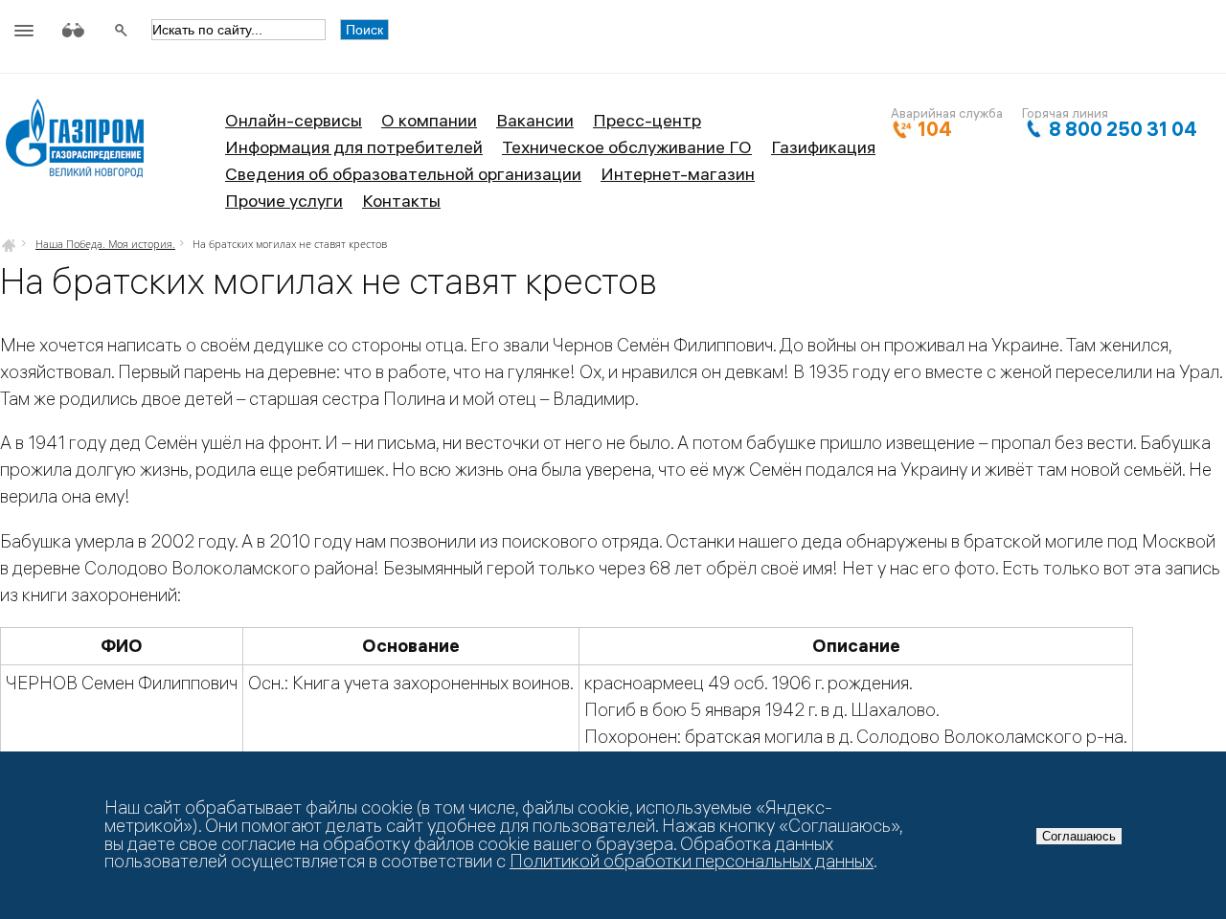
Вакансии (535, 120)
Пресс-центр (647, 120)
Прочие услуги (284, 201)
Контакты (401, 201)
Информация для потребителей (354, 147)
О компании (429, 120)
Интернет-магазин (678, 174)
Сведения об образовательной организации (403, 174)
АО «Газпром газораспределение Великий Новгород (74, 145)
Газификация (823, 147)
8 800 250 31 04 (1123, 129)
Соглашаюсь (1079, 836)
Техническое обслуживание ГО (627, 147)
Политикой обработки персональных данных (692, 861)
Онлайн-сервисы (293, 120)
